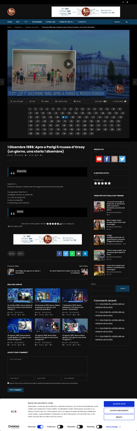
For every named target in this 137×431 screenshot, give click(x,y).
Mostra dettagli (112, 427)
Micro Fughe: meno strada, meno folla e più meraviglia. (116, 222)
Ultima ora (50, 22)
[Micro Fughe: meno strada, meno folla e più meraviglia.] (99, 225)
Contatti (82, 22)
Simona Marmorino (115, 212)
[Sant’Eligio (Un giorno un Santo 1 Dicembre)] (10, 272)
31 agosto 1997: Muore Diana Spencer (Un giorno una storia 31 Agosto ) (74, 337)
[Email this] (78, 253)
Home (9, 22)
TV (26, 22)
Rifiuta (119, 417)
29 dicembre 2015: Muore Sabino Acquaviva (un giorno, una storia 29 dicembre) (47, 307)
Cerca (93, 284)
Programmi (37, 22)
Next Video (83, 266)
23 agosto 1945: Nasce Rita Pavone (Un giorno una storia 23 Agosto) (46, 337)
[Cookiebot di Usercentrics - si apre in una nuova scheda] (13, 426)
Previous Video (13, 266)
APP (17, 22)
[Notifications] (127, 2)
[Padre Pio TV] (11, 11)
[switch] (60, 426)
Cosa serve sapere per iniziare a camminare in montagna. (116, 267)
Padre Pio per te (66, 22)
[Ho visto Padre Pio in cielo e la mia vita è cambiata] (84, 272)
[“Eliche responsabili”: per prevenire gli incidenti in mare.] (99, 255)
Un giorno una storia (31, 27)
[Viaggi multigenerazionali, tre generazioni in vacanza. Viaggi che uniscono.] (99, 240)
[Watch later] (123, 2)
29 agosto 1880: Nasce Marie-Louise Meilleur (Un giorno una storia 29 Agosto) (19, 337)
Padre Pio (21, 171)
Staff (11, 155)
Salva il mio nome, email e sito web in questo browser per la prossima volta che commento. (43, 383)
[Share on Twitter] (65, 253)
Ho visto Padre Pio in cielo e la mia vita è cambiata (65, 272)
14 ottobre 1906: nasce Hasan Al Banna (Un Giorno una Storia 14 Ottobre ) (19, 307)
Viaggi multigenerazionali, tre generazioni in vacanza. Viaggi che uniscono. (116, 238)
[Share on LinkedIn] (85, 253)
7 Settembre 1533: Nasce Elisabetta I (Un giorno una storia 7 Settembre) (72, 307)
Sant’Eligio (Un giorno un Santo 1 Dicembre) (28, 272)
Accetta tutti (119, 404)
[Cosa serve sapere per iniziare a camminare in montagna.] (99, 270)
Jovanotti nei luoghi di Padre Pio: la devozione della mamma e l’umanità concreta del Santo (116, 206)
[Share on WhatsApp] (72, 253)
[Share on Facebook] (59, 253)
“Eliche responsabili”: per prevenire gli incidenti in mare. (116, 252)
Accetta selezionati (119, 410)
